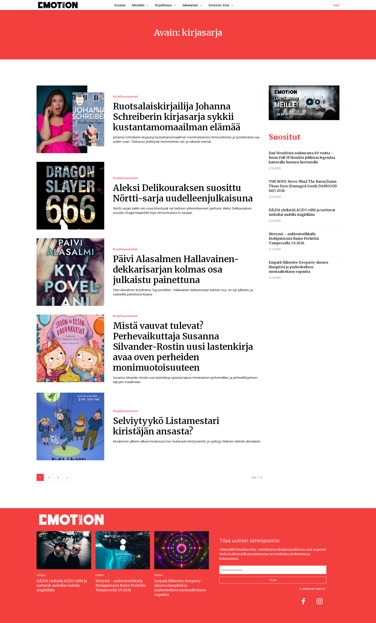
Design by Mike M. (314, 588)
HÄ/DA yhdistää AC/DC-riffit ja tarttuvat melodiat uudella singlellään (302, 212)
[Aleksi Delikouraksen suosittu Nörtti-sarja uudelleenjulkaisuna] (70, 195)
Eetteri (100, 575)
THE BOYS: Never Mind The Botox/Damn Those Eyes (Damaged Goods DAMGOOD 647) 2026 (303, 186)
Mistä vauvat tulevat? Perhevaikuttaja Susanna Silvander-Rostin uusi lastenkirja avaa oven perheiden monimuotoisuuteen (183, 346)
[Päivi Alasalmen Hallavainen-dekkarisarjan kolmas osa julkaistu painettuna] (70, 272)
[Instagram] (319, 602)
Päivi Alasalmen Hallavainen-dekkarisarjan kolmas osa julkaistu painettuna (176, 269)
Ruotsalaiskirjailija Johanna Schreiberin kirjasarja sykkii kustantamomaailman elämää (176, 117)
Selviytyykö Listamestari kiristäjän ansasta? (166, 426)
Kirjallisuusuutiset (125, 96)
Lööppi (41, 575)
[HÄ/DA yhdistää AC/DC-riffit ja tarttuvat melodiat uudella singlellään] (64, 550)
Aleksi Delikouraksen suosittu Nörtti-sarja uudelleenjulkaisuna (183, 193)
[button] (336, 5)
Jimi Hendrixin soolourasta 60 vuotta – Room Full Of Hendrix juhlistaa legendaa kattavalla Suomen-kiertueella (302, 157)
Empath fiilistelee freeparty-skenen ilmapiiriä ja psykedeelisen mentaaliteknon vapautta (298, 267)
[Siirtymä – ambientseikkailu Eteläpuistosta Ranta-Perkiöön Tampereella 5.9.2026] (123, 550)
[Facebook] (303, 602)
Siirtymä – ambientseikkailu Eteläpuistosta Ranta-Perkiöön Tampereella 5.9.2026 (294, 238)
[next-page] (67, 477)
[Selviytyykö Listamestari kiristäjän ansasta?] (70, 426)
